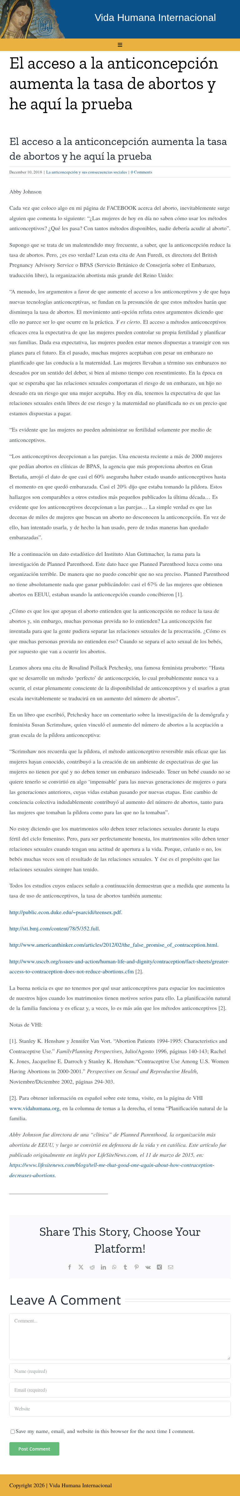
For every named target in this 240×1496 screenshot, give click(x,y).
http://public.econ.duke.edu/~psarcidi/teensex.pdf (65, 912)
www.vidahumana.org (34, 1108)
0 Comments (141, 172)
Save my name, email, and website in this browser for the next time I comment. (105, 1431)
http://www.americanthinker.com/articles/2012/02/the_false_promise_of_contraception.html (113, 944)
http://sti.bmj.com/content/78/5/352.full (54, 928)
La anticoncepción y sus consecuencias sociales (86, 172)
